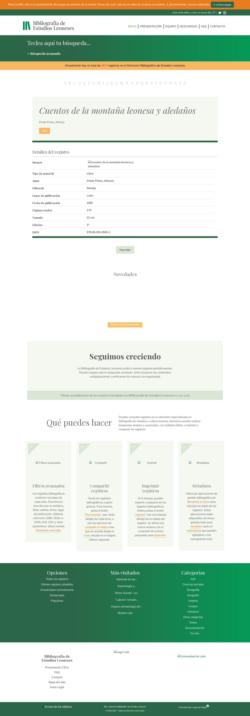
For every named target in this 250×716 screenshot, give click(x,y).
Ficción (194, 633)
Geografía (193, 595)
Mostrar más (125, 613)
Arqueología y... (126, 586)
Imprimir (125, 249)
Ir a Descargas (222, 4)
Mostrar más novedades (125, 324)
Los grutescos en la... (89, 296)
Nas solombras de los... (161, 296)
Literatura (193, 611)
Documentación (194, 628)
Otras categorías (193, 617)
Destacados (57, 595)
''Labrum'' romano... (126, 599)
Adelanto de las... (126, 579)
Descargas (188, 26)
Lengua (193, 606)
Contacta (217, 26)
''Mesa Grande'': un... (126, 593)
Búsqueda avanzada (45, 53)
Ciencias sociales (193, 584)
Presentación (151, 26)
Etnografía (193, 589)
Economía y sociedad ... (196, 296)
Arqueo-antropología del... (126, 606)
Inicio (132, 26)
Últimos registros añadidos (57, 584)
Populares (57, 600)
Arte (193, 579)
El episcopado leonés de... (53, 296)
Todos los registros (57, 579)
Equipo (170, 26)
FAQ (203, 26)
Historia (193, 600)
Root (59, 302)
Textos (193, 622)
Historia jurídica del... (125, 296)
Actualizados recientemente (57, 589)
